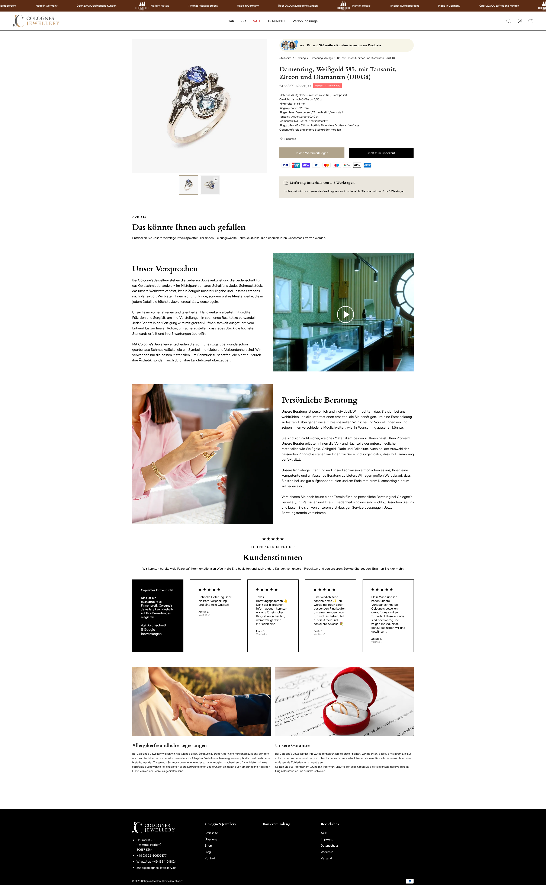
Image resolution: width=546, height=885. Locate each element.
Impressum (328, 839)
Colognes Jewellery (151, 881)
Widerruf (327, 852)
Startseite (285, 58)
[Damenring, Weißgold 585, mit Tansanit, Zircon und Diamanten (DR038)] (188, 185)
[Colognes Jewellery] (36, 21)
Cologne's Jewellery (220, 824)
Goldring (300, 58)
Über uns (211, 839)
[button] (231, 21)
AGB (324, 833)
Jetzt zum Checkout (381, 153)
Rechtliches (330, 824)
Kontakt (210, 858)
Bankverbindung (276, 824)
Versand (326, 858)
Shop (208, 845)
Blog (208, 852)
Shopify (179, 881)
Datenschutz (329, 845)
